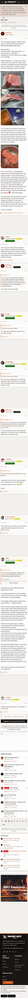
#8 (26, 522)
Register (5, 979)
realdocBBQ (7, 814)
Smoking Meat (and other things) (20, 965)
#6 (26, 415)
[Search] (26, 2)
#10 (26, 703)
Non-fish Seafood (15, 789)
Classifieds (17, 969)
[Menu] (2, 2)
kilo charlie (7, 759)
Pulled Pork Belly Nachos (11, 757)
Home (4, 961)
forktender (7, 775)
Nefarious (4, 22)
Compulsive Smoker (9, 805)
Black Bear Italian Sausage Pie (11, 859)
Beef (4, 856)
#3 (26, 270)
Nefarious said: (5, 325)
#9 (26, 566)
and (8, 260)
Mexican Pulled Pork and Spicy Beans (15, 780)
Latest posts (4, 835)
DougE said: (5, 275)
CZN (5, 768)
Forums (4, 964)
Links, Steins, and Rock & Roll (11, 865)
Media (16, 962)
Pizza (4, 862)
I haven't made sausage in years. (13, 773)
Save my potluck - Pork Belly (11, 838)
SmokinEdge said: (6, 419)
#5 (26, 369)
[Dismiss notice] (25, 7)
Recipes (17, 959)
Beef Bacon (6, 845)
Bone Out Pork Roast (10, 795)
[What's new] (22, 2)
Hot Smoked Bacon (8, 848)
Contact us (5, 967)
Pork (12, 759)
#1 (26, 38)
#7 (26, 466)
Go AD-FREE (8, 982)
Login (4, 976)
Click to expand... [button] (14, 583)
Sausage (13, 775)
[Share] (25, 39)
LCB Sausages (14, 788)
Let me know (15, 12)
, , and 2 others (13, 212)
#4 (26, 321)
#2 (26, 244)
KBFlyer (6, 796)
